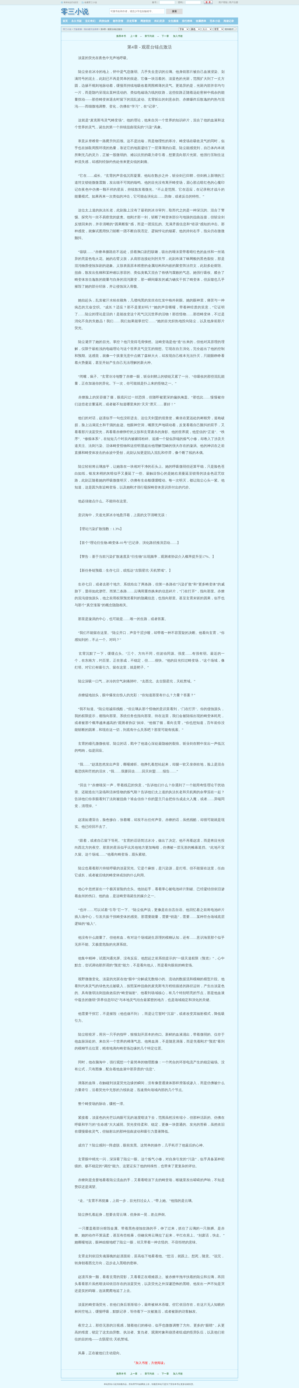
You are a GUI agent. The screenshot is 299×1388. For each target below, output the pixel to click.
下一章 (165, 36)
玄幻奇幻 (90, 21)
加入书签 (178, 36)
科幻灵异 (159, 21)
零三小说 (75, 11)
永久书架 (76, 21)
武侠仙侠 (104, 21)
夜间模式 (229, 29)
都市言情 (118, 21)
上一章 (133, 36)
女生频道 (173, 21)
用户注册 (233, 2)
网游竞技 (146, 21)
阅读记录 (229, 21)
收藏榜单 (201, 21)
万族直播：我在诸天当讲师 (86, 29)
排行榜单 (187, 21)
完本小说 (215, 21)
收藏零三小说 (90, 2)
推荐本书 (121, 36)
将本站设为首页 (71, 2)
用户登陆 (223, 2)
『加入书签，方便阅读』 (149, 1363)
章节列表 (149, 36)
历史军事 (132, 21)
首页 (65, 21)
